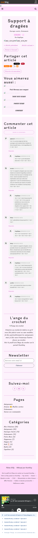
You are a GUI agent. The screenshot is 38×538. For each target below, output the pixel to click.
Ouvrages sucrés (15, 31)
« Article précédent (11, 45)
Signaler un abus (5, 478)
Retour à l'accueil (11, 50)
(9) (9, 437)
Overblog (29, 468)
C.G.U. (13, 478)
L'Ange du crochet (22, 343)
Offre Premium (8, 480)
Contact (33, 475)
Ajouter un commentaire (19, 132)
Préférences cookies (18, 483)
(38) (11, 427)
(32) (10, 429)
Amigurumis (8, 404)
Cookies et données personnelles (23, 480)
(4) (8, 442)
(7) (9, 439)
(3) (7, 447)
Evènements (24, 31)
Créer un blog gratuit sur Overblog (10, 475)
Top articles (25, 475)
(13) (10, 434)
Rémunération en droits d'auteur (27, 478)
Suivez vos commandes (12, 412)
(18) (11, 432)
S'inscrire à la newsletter (12, 71)
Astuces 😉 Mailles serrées (13, 407)
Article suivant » (28, 45)
